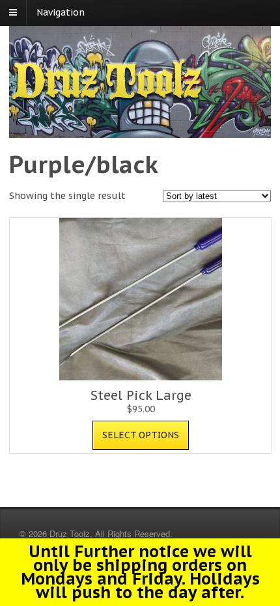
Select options (140, 435)
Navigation (60, 12)
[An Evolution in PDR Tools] (106, 98)
